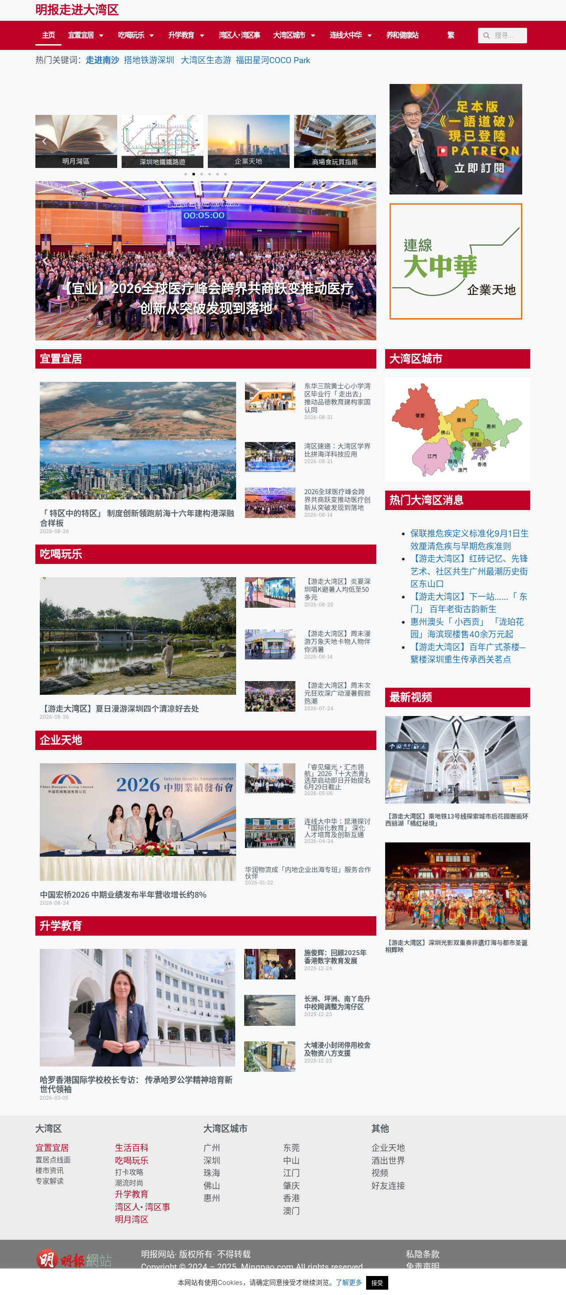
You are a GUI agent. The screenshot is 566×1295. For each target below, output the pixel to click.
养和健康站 (402, 35)
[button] (44, 141)
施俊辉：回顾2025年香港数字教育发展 (335, 957)
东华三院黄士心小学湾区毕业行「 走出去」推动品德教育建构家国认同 (337, 397)
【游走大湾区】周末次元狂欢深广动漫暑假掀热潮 (337, 692)
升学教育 (181, 35)
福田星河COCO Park (273, 60)
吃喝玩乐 (131, 35)
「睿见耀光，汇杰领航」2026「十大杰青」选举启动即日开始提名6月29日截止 (337, 776)
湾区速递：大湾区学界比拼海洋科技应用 (337, 449)
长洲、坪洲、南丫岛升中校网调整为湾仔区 (337, 1003)
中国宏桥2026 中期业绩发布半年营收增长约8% (123, 894)
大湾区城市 (289, 35)
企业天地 (61, 740)
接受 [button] (377, 1282)
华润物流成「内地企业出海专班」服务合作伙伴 (308, 872)
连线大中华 (346, 35)
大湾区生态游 (208, 60)
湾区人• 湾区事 (239, 35)
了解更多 (349, 1282)
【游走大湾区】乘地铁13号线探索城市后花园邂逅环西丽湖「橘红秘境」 (456, 819)
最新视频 (411, 697)
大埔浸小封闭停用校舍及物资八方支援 (337, 1049)
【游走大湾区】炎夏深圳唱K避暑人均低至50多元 (337, 589)
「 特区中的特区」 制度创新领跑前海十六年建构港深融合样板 (137, 517)
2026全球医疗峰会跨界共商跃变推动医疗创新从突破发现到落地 (337, 499)
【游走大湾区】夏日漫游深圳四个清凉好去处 (119, 708)
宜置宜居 (81, 35)
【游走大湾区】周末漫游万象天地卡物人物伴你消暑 (337, 641)
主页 (48, 35)
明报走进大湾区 (77, 10)
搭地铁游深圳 (149, 60)
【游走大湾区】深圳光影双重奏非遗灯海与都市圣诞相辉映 (456, 946)
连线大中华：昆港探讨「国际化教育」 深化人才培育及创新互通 (337, 827)
